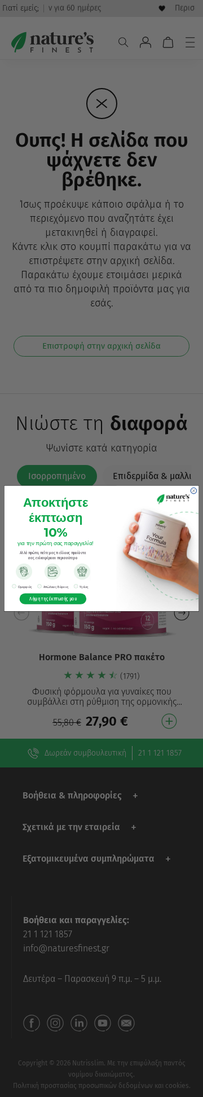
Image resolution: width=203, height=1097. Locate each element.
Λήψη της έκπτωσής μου (53, 599)
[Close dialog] (194, 491)
